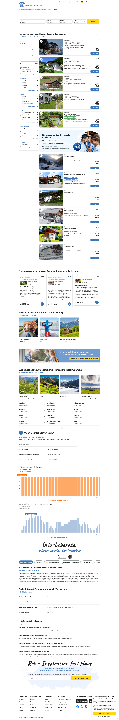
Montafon (47, 573)
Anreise (49, 20)
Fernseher (30, 85)
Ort (21, 20)
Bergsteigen (30, 135)
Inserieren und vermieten (64, 699)
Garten (30, 82)
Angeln (30, 128)
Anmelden (64, 1)
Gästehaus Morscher (69, 60)
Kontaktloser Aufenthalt (30, 112)
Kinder (30, 98)
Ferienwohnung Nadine (70, 96)
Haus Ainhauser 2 (69, 246)
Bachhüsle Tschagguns (70, 114)
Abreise (62, 20)
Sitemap (21, 710)
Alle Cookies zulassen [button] (104, 713)
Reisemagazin (48, 704)
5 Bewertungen (73, 213)
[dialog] (105, 706)
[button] (104, 716)
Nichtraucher (30, 101)
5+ (33, 49)
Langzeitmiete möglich (30, 103)
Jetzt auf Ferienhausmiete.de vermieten (84, 359)
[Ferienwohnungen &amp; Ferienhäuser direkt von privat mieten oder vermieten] (30, 5)
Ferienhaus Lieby (68, 210)
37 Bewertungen (73, 177)
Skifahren (30, 130)
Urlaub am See (30, 119)
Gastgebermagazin (63, 702)
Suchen (93, 21)
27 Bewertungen (73, 63)
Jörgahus (66, 78)
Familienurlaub (30, 117)
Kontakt (47, 710)
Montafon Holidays (69, 156)
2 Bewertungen (73, 231)
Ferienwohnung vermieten (92, 1)
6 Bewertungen (73, 81)
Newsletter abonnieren (81, 678)
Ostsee (21, 702)
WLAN (30, 80)
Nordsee (21, 699)
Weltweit (21, 707)
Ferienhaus (30, 144)
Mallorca (21, 704)
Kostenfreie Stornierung (30, 74)
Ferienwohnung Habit (70, 228)
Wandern (30, 133)
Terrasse (30, 87)
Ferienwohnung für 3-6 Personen (73, 42)
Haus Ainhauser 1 (69, 192)
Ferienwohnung (30, 147)
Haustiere (30, 96)
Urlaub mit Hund (30, 114)
